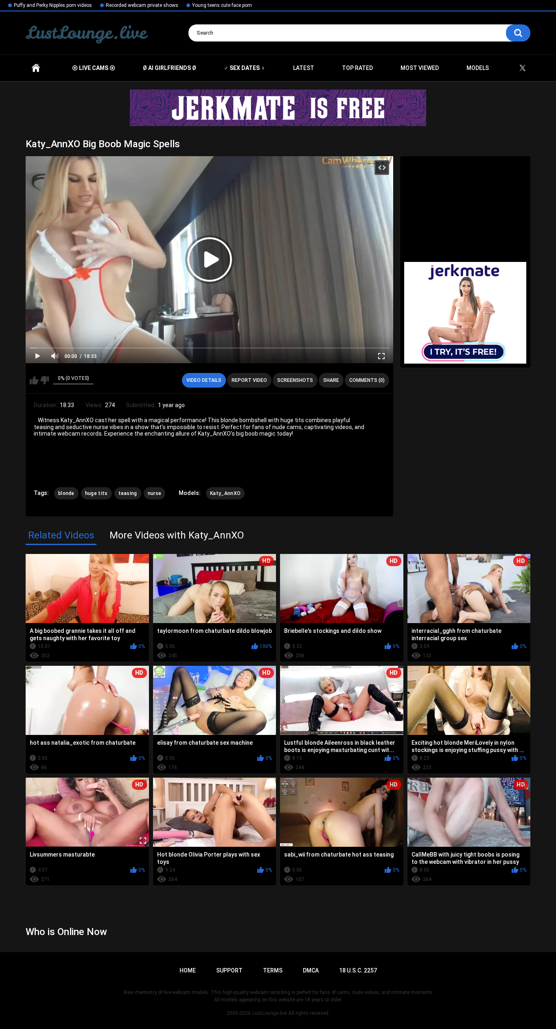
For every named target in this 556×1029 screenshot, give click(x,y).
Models (477, 68)
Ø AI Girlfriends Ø (169, 68)
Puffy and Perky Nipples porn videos (53, 5)
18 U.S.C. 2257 (358, 970)
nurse (155, 493)
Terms (272, 970)
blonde (66, 493)
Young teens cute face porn (222, 5)
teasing (127, 493)
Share (331, 380)
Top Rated (357, 68)
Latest (303, 68)
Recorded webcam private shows (142, 5)
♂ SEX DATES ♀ (244, 68)
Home (36, 68)
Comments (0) (367, 380)
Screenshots (295, 380)
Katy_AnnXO (225, 493)
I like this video (34, 380)
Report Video (249, 380)
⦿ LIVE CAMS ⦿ (93, 68)
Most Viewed (420, 68)
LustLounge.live (269, 1013)
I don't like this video (44, 380)
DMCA (311, 970)
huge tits (96, 493)
